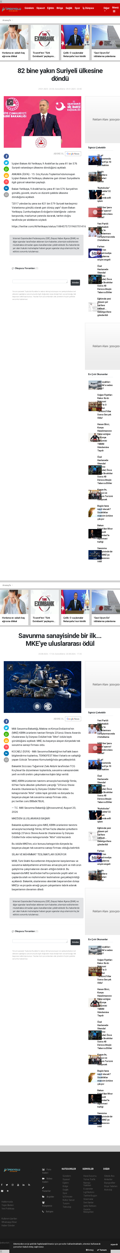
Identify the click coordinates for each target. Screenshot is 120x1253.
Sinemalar (88, 1199)
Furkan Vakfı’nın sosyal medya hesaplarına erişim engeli (104, 253)
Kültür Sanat (69, 1200)
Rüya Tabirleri (110, 1186)
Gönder (75, 282)
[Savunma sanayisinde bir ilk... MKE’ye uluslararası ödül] (42, 687)
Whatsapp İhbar (9, 1222)
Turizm (66, 1203)
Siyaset (40, 8)
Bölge (60, 8)
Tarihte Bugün (90, 1195)
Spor (77, 8)
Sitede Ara (109, 1176)
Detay (91, 1250)
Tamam (103, 1250)
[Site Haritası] (3, 1191)
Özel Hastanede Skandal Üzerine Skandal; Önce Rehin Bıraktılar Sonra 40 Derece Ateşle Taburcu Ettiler (105, 279)
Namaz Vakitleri (87, 1184)
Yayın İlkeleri (7, 1205)
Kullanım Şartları (9, 1218)
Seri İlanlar (88, 1202)
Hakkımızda (7, 1201)
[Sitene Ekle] (9, 1191)
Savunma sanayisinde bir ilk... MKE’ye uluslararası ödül (105, 555)
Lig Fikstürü (88, 1192)
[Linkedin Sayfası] (25, 1185)
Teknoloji (67, 1207)
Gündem (29, 8)
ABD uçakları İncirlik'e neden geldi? (105, 385)
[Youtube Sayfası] (19, 1185)
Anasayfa (6, 20)
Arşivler (50, 1196)
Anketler (108, 1179)
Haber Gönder (8, 1225)
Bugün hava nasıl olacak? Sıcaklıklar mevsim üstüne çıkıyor (105, 512)
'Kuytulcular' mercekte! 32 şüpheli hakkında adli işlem (104, 194)
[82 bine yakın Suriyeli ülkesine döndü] (42, 122)
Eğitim (50, 8)
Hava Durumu (90, 1176)
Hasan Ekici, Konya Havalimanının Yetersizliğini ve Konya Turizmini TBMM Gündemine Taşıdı (104, 437)
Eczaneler (88, 1188)
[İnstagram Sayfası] (14, 1185)
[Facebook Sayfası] (3, 1185)
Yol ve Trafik (89, 1179)
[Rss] (30, 1185)
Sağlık (69, 8)
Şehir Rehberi (89, 1206)
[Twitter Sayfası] (8, 1185)
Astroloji (108, 1189)
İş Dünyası (88, 8)
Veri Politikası (8, 1208)
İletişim (49, 1211)
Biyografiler (109, 1183)
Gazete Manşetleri (88, 1210)
